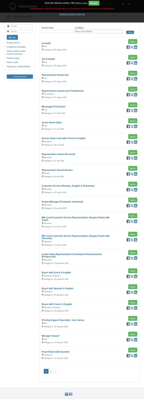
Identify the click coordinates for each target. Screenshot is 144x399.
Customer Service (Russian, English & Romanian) (68, 185)
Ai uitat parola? (13, 42)
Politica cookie (13, 58)
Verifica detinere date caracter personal (16, 52)
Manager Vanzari (50, 335)
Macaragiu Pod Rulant (53, 106)
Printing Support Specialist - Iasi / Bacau (63, 320)
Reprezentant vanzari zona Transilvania (63, 90)
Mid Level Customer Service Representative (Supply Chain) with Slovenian (76, 237)
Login (13, 37)
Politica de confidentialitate (18, 66)
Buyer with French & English (57, 304)
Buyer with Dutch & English (56, 272)
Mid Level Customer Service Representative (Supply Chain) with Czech (76, 219)
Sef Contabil (48, 59)
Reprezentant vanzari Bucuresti (58, 154)
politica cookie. (81, 2)
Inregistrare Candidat (16, 46)
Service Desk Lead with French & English (64, 138)
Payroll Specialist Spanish (55, 351)
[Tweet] (131, 47)
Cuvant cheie (47, 27)
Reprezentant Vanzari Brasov (57, 170)
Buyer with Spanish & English (57, 288)
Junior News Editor (52, 122)
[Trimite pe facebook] (128, 47)
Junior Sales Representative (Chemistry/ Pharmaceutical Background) (72, 255)
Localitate (79, 27)
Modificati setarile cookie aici (72, 14)
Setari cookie (12, 62)
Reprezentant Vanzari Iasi (55, 74)
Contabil (46, 43)
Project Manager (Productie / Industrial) (62, 201)
